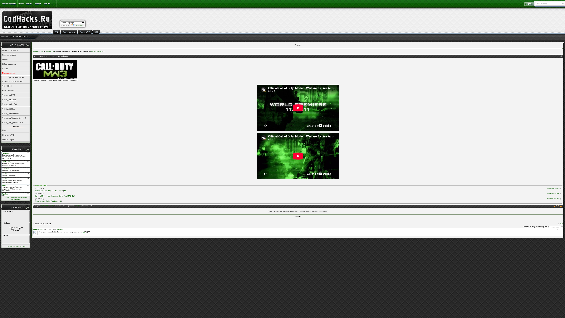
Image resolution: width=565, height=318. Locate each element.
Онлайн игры (8, 139)
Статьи (5, 69)
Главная (36, 51)
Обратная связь (9, 64)
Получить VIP (85, 32)
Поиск (5, 130)
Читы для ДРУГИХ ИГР (12, 122)
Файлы (29, 4)
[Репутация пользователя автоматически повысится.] (283, 211)
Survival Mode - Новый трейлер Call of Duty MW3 (53, 196)
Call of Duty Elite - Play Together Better (49, 191)
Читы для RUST (9, 109)
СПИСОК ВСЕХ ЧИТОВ (12, 81)
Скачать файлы (9, 55)
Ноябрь (48, 51)
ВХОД (25, 36)
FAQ (56, 32)
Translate (79, 25)
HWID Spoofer (8, 91)
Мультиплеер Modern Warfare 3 (46, 201)
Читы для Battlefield (11, 113)
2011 (42, 51)
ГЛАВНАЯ (4, 36)
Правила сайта (49, 4)
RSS (96, 32)
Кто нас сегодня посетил (16, 246)
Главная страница (8, 4)
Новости (37, 4)
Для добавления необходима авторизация (16, 198)
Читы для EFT (8, 95)
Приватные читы (69, 32)
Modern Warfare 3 (97, 51)
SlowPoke (78, 206)
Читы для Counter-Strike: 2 (14, 118)
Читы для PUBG (9, 104)
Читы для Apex (9, 100)
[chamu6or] (38, 232)
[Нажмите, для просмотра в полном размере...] (55, 79)
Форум (21, 4)
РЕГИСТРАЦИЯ (15, 36)
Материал (60, 229)
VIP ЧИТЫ (7, 86)
